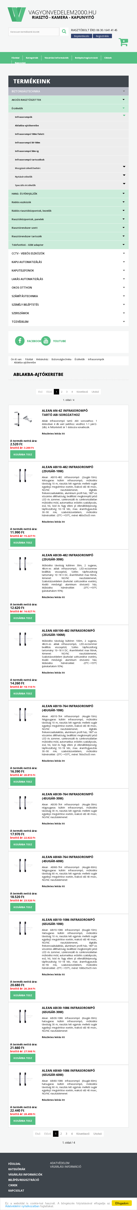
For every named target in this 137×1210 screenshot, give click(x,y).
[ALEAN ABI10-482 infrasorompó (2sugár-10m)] (23, 475)
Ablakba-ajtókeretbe (27, 125)
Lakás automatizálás (27, 279)
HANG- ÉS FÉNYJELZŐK (24, 193)
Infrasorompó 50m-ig (27, 151)
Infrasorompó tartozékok (29, 159)
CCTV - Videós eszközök (28, 253)
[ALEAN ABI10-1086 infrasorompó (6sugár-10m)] (23, 928)
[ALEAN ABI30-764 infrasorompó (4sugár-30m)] (23, 803)
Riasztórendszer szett (25, 227)
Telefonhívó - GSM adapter (27, 244)
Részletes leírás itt (53, 433)
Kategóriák (32, 57)
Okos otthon (22, 287)
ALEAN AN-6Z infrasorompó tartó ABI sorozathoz (65, 413)
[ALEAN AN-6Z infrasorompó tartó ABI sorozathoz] (23, 419)
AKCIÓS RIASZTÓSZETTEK (26, 99)
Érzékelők (17, 108)
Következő (82, 391)
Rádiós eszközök (21, 202)
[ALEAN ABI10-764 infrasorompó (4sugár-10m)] (23, 715)
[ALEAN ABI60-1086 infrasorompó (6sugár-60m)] (23, 1079)
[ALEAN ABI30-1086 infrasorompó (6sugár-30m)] (23, 1016)
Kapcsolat (20, 62)
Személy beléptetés (25, 304)
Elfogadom (121, 1203)
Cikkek (108, 57)
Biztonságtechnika (26, 91)
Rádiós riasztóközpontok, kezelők (31, 210)
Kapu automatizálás (27, 262)
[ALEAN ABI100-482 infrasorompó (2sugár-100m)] (23, 639)
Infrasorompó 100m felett (29, 134)
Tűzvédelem (20, 322)
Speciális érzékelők (25, 185)
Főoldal (15, 57)
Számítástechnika (25, 296)
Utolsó (95, 391)
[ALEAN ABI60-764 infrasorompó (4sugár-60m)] (23, 865)
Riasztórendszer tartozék (27, 236)
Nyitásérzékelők (23, 176)
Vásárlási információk (56, 57)
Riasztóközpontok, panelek (28, 219)
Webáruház (42, 359)
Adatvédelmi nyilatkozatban (22, 1206)
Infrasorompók (23, 116)
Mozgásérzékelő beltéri (27, 168)
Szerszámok (20, 313)
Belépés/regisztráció (86, 57)
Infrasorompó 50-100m (27, 142)
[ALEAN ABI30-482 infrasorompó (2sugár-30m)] (23, 564)
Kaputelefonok (23, 270)
